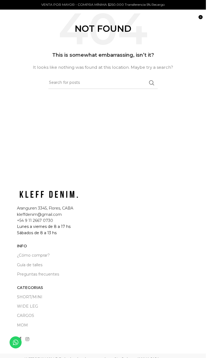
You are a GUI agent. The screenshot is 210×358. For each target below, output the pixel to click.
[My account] (175, 19)
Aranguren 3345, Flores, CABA (45, 208)
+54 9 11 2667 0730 (35, 220)
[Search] (186, 19)
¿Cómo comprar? (33, 255)
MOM (22, 325)
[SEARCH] (151, 82)
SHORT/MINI (29, 296)
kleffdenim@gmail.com (39, 214)
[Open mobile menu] (6, 19)
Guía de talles (29, 264)
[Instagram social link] (27, 339)
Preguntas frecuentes (38, 274)
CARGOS (25, 315)
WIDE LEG (27, 306)
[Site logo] (39, 18)
